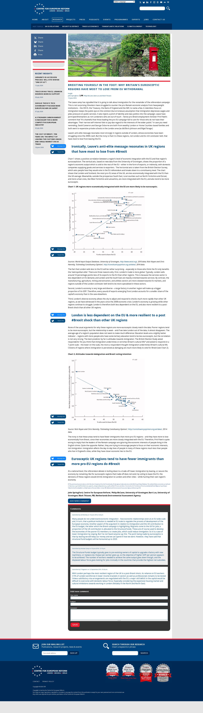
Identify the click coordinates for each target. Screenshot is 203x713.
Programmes (121, 19)
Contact (36, 681)
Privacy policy (48, 681)
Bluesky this (61, 146)
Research (57, 19)
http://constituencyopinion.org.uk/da (144, 429)
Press (82, 19)
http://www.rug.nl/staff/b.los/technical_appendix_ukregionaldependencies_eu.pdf (89, 486)
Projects (70, 19)
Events (106, 19)
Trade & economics (90, 26)
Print (40, 54)
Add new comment (79, 501)
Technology (151, 26)
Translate (124, 4)
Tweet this (60, 152)
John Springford (73, 96)
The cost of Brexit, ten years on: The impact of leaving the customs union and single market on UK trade (48, 139)
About (45, 19)
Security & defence (70, 26)
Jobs (146, 19)
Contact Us (159, 19)
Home (35, 19)
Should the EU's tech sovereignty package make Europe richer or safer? (47, 105)
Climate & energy (134, 26)
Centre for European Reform (52, 9)
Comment (74, 608)
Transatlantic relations (113, 26)
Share (40, 37)
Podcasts (94, 19)
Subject (73, 602)
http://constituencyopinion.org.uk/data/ (120, 264)
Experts (136, 19)
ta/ (161, 429)
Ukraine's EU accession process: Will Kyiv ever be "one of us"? (47, 79)
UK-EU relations (52, 26)
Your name (74, 595)
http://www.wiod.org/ (128, 261)
